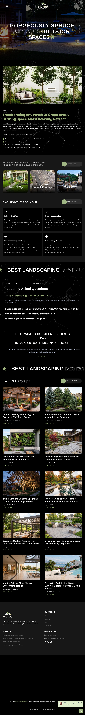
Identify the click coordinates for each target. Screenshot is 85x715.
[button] (1, 353)
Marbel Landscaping (21, 701)
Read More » (8, 423)
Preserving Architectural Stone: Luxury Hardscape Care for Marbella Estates (62, 586)
